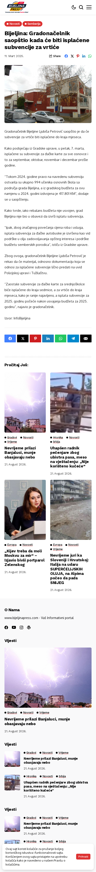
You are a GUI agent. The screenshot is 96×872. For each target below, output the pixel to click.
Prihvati (83, 856)
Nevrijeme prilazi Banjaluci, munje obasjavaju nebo (20, 452)
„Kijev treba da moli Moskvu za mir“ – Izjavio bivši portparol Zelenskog (24, 558)
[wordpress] (29, 627)
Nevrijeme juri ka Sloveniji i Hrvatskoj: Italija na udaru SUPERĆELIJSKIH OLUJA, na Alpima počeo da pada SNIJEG (69, 569)
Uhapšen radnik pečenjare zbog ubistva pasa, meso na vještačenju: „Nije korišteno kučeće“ (69, 457)
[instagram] (21, 627)
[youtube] (14, 627)
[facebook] (6, 627)
